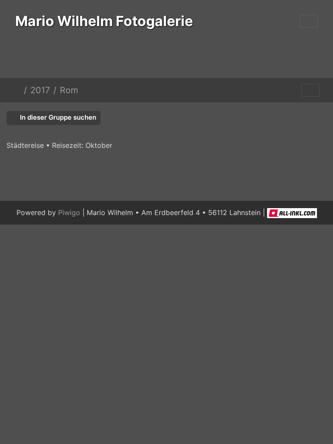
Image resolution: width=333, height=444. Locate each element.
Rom (69, 90)
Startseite (16, 90)
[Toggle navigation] (309, 21)
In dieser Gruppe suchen (57, 117)
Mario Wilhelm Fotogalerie (104, 21)
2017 (40, 90)
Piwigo (69, 212)
